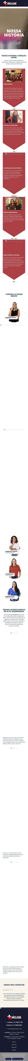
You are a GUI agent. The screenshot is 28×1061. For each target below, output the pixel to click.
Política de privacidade (18, 1058)
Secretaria (14, 1044)
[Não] (26, 1056)
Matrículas (14, 1047)
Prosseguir (8, 1058)
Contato (14, 1050)
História (14, 1042)
